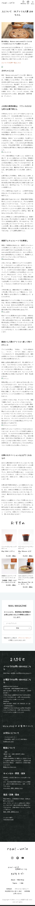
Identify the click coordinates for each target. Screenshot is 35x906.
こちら (27, 673)
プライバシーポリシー (24, 638)
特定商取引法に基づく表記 (13, 891)
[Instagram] (12, 859)
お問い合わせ (17, 893)
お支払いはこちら (8, 741)
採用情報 (27, 891)
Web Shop (20, 880)
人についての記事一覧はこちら (11, 62)
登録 (17, 628)
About (13, 880)
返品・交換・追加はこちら (11, 811)
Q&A (22, 883)
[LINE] (17, 859)
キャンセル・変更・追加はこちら (13, 788)
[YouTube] (23, 859)
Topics (15, 883)
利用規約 (9, 889)
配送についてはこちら (9, 767)
